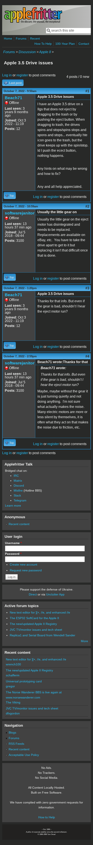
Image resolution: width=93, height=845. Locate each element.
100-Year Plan (65, 43)
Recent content (19, 524)
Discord (19, 485)
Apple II (45, 52)
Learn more (13, 505)
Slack (17, 495)
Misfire (18, 490)
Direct (33, 594)
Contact (84, 43)
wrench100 (13, 664)
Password (13, 553)
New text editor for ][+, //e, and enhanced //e (40, 612)
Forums (21, 38)
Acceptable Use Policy (24, 755)
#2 (87, 206)
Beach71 (13, 98)
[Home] (33, 22)
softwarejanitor (19, 213)
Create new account (23, 564)
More (84, 641)
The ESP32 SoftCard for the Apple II (34, 618)
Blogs (12, 732)
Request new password (26, 570)
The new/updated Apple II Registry (33, 624)
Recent (35, 38)
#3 (87, 288)
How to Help (46, 817)
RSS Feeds (16, 743)
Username (13, 543)
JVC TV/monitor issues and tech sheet (36, 629)
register (22, 75)
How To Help (43, 43)
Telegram (20, 500)
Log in (7, 75)
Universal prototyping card (24, 681)
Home (8, 38)
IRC (16, 475)
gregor (10, 686)
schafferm (12, 675)
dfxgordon (13, 713)
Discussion (27, 52)
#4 (87, 356)
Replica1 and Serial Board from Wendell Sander (42, 635)
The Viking (13, 702)
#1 (87, 91)
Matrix (18, 480)
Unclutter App (55, 594)
